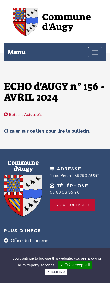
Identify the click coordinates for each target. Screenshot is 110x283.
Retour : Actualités (25, 114)
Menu (17, 52)
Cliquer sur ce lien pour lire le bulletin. (47, 131)
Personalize (56, 272)
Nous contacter (72, 205)
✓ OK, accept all (75, 265)
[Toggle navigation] (95, 52)
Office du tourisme (29, 240)
